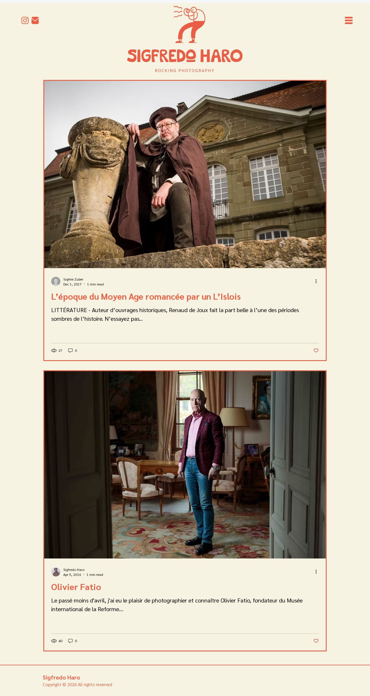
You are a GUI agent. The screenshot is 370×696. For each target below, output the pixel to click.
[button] (349, 20)
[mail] (35, 20)
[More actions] (317, 281)
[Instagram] (25, 20)
